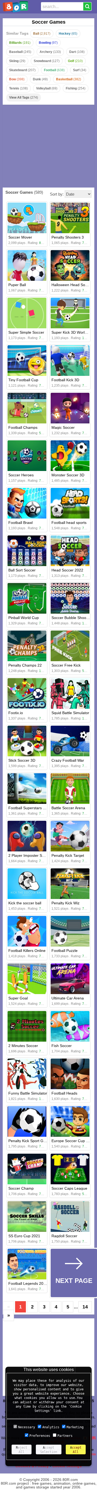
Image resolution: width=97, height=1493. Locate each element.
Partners (64, 1436)
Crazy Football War (67, 760)
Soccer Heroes (21, 475)
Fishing (75, 88)
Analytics (50, 1427)
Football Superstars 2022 (29, 808)
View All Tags (23, 97)
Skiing (17, 61)
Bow (17, 79)
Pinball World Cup (23, 618)
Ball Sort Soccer (22, 570)
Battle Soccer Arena (68, 808)
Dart (77, 52)
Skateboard (22, 70)
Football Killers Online (27, 950)
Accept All (75, 1450)
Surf (79, 70)
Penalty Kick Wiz (65, 903)
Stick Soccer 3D (21, 760)
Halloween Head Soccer (71, 285)
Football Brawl (20, 522)
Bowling (48, 43)
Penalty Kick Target (67, 855)
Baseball (20, 52)
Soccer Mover (20, 237)
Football (54, 70)
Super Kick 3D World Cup (73, 332)
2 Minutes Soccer (23, 1046)
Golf (75, 61)
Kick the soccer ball (24, 903)
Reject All (21, 1450)
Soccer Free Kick (66, 665)
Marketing (75, 1427)
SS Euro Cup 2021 (24, 1236)
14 (85, 1306)
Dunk (40, 79)
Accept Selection (48, 1450)
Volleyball (46, 88)
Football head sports (68, 522)
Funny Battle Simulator (27, 1093)
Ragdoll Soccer (64, 1236)
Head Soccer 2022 (67, 570)
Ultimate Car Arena (67, 998)
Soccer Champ (21, 1188)
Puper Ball (17, 285)
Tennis (18, 88)
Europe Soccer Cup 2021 (73, 1141)
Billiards (19, 43)
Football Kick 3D (65, 380)
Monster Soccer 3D (67, 475)
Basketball (68, 79)
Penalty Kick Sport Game (29, 1141)
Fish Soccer (61, 1046)
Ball (41, 33)
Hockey (68, 33)
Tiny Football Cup (23, 380)
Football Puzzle (64, 950)
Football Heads (64, 1093)
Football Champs (22, 427)
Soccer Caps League (69, 1188)
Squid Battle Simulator (70, 713)
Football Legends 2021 (28, 1283)
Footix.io (15, 713)
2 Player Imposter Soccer (29, 855)
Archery (50, 52)
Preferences (39, 1436)
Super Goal (18, 998)
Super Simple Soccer (26, 332)
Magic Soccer (63, 427)
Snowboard (47, 61)
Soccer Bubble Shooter (71, 618)
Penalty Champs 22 (25, 665)
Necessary (26, 1427)
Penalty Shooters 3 (67, 237)
